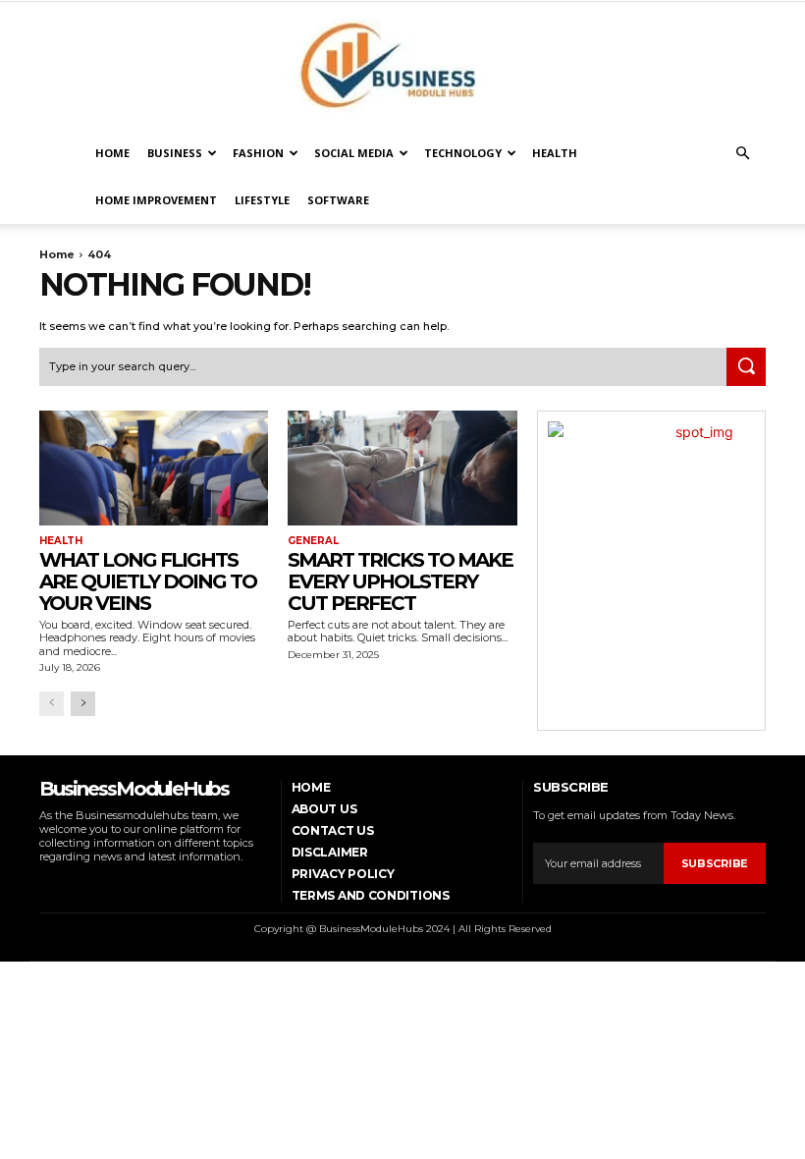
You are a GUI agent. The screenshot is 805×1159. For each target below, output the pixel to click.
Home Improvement (156, 200)
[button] (742, 153)
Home (112, 152)
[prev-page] (51, 703)
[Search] (746, 367)
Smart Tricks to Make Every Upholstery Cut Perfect (400, 581)
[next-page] (83, 703)
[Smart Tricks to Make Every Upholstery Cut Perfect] (402, 468)
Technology (463, 152)
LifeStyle (262, 200)
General (313, 541)
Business (174, 152)
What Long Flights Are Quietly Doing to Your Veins (147, 581)
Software (338, 200)
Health (554, 152)
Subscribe (714, 863)
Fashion (258, 152)
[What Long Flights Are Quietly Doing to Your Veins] (153, 468)
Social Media (354, 152)
